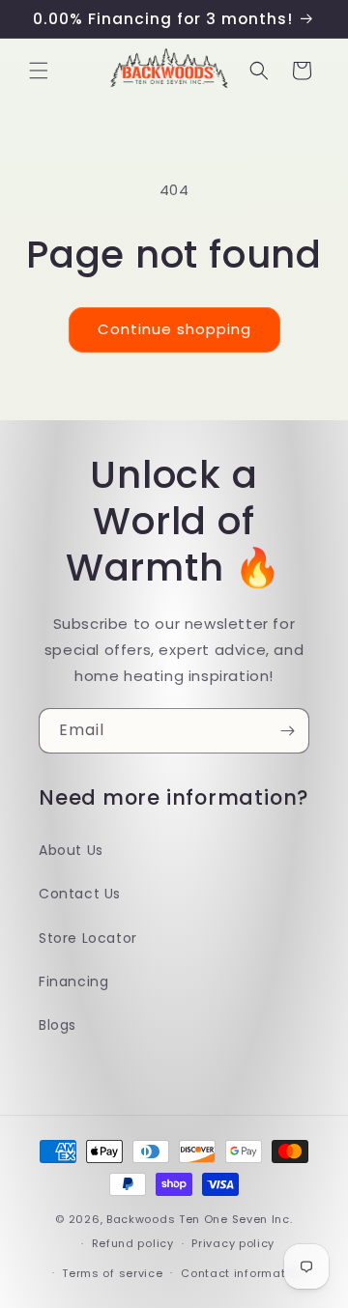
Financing (73, 981)
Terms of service (112, 1273)
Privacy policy (233, 1243)
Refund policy (133, 1243)
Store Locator (88, 938)
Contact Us (80, 893)
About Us (71, 850)
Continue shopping (174, 329)
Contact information (242, 1273)
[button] (38, 70)
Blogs (57, 1025)
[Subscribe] (287, 731)
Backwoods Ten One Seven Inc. (199, 1219)
